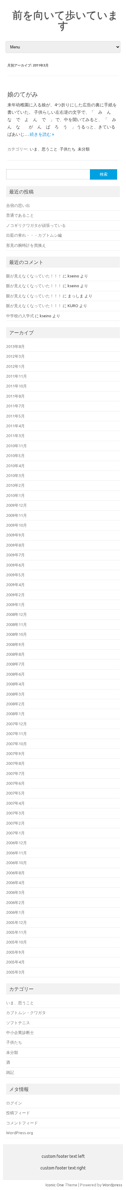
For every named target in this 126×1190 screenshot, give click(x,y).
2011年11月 (16, 376)
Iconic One (55, 1185)
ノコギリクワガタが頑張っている (36, 225)
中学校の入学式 (20, 316)
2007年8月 (15, 763)
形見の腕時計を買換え (26, 245)
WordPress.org (19, 1133)
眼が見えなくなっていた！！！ (34, 276)
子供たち (68, 149)
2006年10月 (16, 862)
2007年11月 (16, 733)
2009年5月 (15, 575)
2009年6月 (15, 565)
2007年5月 (15, 793)
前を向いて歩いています (65, 20)
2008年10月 (16, 634)
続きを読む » (42, 134)
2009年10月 (16, 525)
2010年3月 (15, 475)
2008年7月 (15, 664)
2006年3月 (15, 892)
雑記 (10, 1072)
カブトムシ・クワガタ (26, 1012)
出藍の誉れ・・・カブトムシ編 (34, 235)
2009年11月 (16, 515)
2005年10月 (16, 942)
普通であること (20, 215)
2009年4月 (15, 584)
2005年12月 (16, 922)
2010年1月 (15, 495)
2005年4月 (15, 962)
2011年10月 (16, 386)
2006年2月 (15, 902)
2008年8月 (15, 654)
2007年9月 (15, 753)
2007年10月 (16, 744)
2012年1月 (15, 366)
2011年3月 (15, 435)
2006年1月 (15, 912)
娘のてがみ (22, 94)
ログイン (14, 1103)
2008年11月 (16, 624)
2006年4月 (15, 882)
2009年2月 (15, 595)
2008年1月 (15, 713)
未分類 (84, 149)
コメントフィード (22, 1123)
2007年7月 (15, 773)
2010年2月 (15, 485)
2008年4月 (15, 684)
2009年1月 (15, 604)
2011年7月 (15, 406)
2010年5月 (15, 455)
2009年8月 (15, 545)
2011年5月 (15, 416)
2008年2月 (15, 704)
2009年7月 (15, 555)
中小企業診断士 (20, 1032)
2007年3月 (15, 813)
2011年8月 (15, 396)
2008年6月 (15, 674)
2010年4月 (15, 465)
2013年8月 (15, 346)
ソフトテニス (18, 1022)
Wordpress (112, 1185)
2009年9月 (15, 535)
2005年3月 (15, 972)
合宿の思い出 (18, 205)
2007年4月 (15, 803)
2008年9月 (15, 644)
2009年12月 (16, 505)
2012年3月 (15, 356)
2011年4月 (15, 426)
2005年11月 (16, 932)
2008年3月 (15, 694)
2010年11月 (16, 446)
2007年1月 (15, 833)
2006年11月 (16, 853)
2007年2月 (15, 823)
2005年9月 (15, 952)
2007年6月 (15, 783)
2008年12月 (16, 614)
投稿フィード (18, 1113)
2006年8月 (15, 873)
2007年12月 (16, 724)
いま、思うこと (43, 149)
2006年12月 (16, 843)
